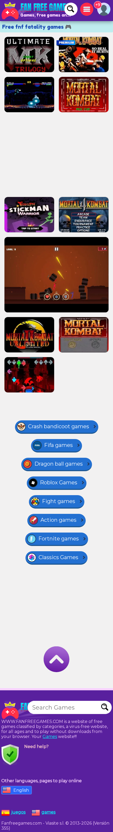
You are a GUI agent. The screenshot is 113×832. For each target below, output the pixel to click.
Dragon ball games (58, 464)
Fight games (58, 501)
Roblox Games (58, 482)
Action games (58, 520)
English (21, 790)
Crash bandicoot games (58, 426)
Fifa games (58, 445)
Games (50, 736)
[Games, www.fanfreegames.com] (36, 10)
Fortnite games (58, 538)
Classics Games (58, 557)
